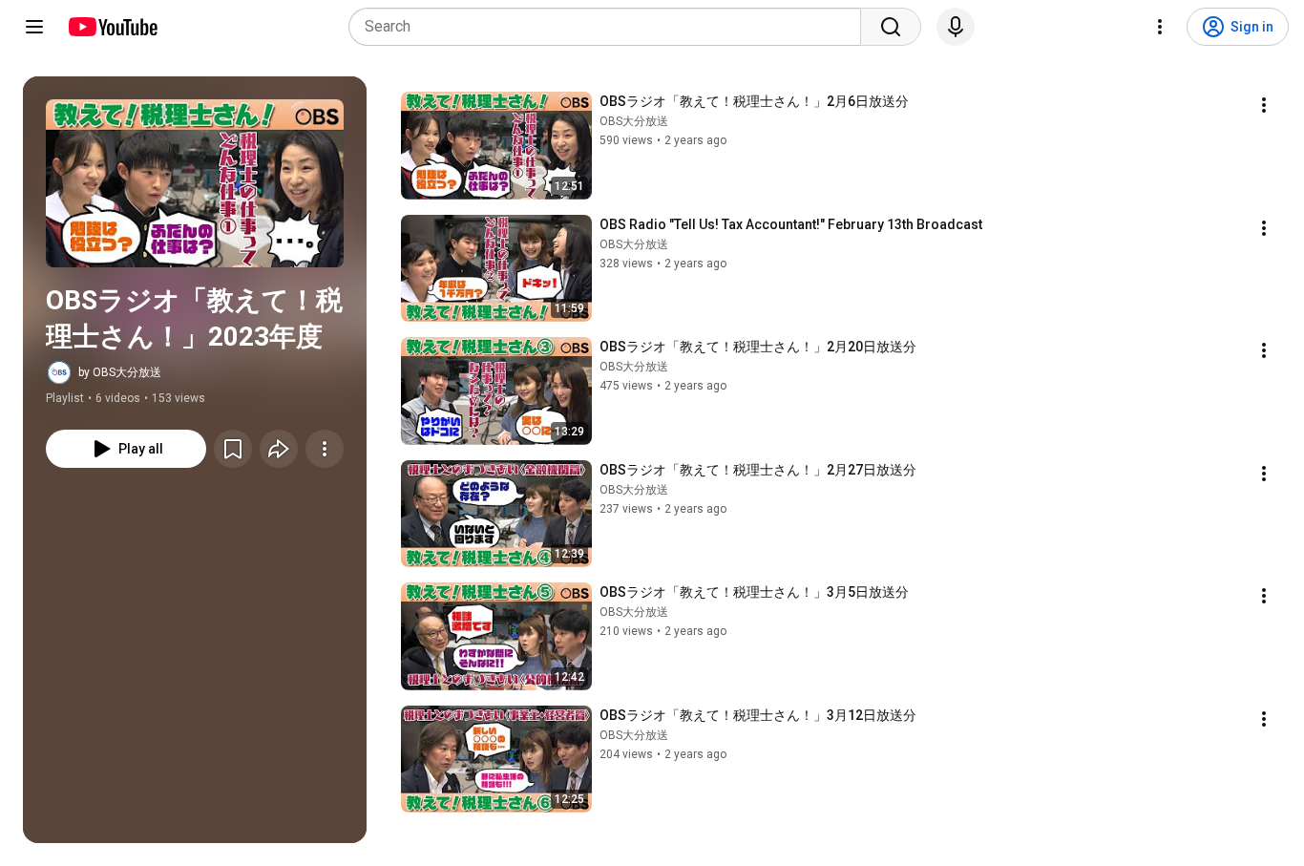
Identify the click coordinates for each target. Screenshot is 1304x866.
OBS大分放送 (633, 121)
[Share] (279, 449)
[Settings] (1159, 26)
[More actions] (324, 449)
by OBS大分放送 (119, 372)
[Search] (890, 27)
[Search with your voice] (955, 27)
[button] (195, 183)
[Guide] (34, 26)
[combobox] (610, 26)
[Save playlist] (233, 449)
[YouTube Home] (112, 26)
